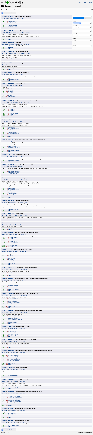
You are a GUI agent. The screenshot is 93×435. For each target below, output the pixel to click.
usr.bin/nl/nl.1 (10, 256)
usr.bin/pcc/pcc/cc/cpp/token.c (14, 356)
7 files (9, 264)
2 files (9, 275)
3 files (9, 417)
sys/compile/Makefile (12, 322)
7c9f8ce (11, 120)
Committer (75, 25)
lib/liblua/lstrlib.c (11, 92)
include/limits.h (11, 259)
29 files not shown (11, 134)
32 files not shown (11, 363)
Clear (88, 18)
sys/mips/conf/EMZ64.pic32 (13, 289)
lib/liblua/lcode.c (11, 88)
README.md (10, 228)
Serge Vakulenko (14, 18)
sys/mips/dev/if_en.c (12, 317)
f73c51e (11, 408)
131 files (10, 405)
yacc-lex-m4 (23, 234)
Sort (74, 43)
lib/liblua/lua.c (11, 90)
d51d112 (11, 154)
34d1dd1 (11, 339)
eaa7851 (11, 83)
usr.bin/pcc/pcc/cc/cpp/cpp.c (14, 355)
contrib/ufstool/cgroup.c (12, 26)
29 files (9, 97)
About (80, 2)
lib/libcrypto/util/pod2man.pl (13, 133)
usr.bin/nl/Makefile (11, 258)
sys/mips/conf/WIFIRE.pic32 (14, 302)
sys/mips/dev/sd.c (11, 274)
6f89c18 (11, 30)
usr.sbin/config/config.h (12, 303)
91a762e (11, 326)
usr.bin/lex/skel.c (13, 110)
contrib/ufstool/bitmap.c (12, 21)
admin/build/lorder (11, 127)
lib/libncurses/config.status (13, 128)
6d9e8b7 (11, 293)
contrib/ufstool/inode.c (12, 22)
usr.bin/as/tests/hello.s (12, 331)
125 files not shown (12, 404)
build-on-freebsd (24, 179)
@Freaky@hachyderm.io (87, 433)
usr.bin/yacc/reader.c (14, 113)
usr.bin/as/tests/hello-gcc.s (13, 332)
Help (90, 2)
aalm (11, 64)
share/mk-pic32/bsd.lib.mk (13, 150)
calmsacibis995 (13, 44)
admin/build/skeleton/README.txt (15, 319)
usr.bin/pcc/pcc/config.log (13, 398)
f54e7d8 (11, 213)
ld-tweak (22, 422)
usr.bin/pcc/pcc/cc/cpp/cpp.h (14, 359)
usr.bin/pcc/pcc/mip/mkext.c (13, 344)
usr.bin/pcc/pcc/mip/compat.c (14, 396)
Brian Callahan (13, 74)
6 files (9, 323)
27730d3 (11, 223)
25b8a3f (11, 16)
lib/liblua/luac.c (11, 91)
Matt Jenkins (13, 166)
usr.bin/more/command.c (13, 375)
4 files (9, 151)
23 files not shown (11, 96)
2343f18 (11, 420)
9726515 (11, 391)
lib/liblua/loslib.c (11, 95)
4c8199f (11, 278)
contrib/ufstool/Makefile (12, 132)
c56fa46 (11, 232)
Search (74, 15)
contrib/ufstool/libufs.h (12, 25)
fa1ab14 (11, 350)
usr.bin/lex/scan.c (13, 109)
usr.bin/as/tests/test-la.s (13, 334)
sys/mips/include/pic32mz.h (13, 286)
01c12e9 (11, 42)
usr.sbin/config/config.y (12, 301)
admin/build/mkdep (12, 146)
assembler (23, 328)
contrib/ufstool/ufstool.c (12, 24)
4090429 (11, 367)
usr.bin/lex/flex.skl (13, 111)
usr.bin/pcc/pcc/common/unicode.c (15, 402)
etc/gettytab (10, 38)
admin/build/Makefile (12, 320)
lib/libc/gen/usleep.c (12, 413)
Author (74, 29)
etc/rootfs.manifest (12, 218)
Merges (74, 38)
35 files (9, 136)
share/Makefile (11, 346)
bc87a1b (11, 72)
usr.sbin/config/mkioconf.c (13, 298)
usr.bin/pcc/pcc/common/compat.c (15, 397)
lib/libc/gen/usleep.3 (12, 414)
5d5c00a (11, 164)
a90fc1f (11, 310)
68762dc (11, 63)
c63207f (11, 249)
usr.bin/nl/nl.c (10, 255)
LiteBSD (4, 16)
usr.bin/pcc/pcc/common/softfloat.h (15, 401)
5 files (9, 27)
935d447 (11, 51)
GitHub (21, 32)
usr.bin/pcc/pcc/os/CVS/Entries (14, 361)
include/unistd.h (11, 416)
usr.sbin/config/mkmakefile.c (13, 58)
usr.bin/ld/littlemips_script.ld (13, 387)
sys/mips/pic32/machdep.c (13, 285)
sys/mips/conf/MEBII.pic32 (13, 288)
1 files (9, 39)
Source (74, 21)
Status (85, 2)
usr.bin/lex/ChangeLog (14, 108)
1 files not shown (11, 263)
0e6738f (11, 379)
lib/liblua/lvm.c (11, 94)
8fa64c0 (11, 139)
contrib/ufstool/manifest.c (13, 129)
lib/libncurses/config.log (12, 131)
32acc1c (11, 267)
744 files (11, 117)
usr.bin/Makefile (11, 260)
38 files (9, 364)
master (22, 18)
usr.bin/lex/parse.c (13, 114)
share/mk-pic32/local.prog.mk (14, 147)
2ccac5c (11, 178)
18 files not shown (11, 306)
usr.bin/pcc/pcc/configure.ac (13, 360)
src (8, 16)
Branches (75, 33)
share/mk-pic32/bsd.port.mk (13, 79)
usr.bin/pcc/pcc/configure (13, 358)
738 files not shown (13, 115)
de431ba (11, 200)
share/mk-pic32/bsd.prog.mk (13, 148)
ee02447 (11, 100)
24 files (9, 307)
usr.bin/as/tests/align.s (12, 335)
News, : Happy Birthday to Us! (85, 5)
